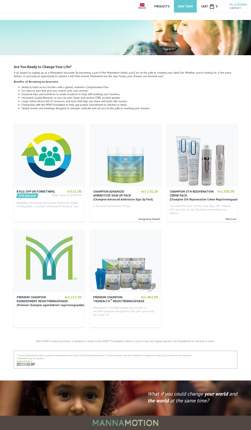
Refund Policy (24, 361)
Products (162, 6)
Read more (23, 212)
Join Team (185, 6)
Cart (209, 6)
